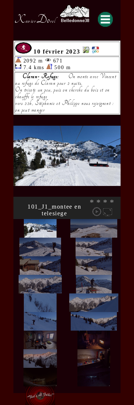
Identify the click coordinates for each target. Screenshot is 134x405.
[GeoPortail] (95, 51)
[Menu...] (105, 19)
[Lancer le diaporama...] (96, 211)
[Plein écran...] (107, 211)
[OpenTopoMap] (86, 51)
